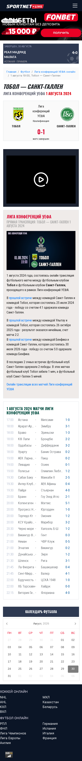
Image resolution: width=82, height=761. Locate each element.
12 (30, 654)
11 (20, 654)
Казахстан (51, 702)
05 (30, 647)
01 (62, 640)
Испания (49, 728)
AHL (3, 702)
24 (9, 668)
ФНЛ (3, 728)
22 (62, 661)
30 (41, 640)
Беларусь (50, 707)
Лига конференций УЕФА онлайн (54, 71)
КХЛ (3, 707)
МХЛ (46, 697)
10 (9, 654)
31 (51, 640)
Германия (50, 724)
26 (30, 668)
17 (9, 661)
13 (41, 654)
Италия (48, 733)
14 (51, 654)
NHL (3, 697)
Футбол (25, 71)
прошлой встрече (20, 298)
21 (51, 661)
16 (73, 654)
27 (9, 640)
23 (73, 661)
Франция (50, 738)
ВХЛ (3, 712)
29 (30, 640)
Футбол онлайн (14, 718)
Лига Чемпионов (13, 733)
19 (30, 661)
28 (19, 640)
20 (41, 661)
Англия (5, 743)
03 (9, 647)
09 (73, 647)
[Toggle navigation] (75, 5)
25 (19, 668)
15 (62, 654)
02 (73, 640)
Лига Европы (10, 738)
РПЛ (3, 724)
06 (41, 647)
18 (19, 661)
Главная (11, 71)
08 (62, 647)
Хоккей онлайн (14, 692)
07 (51, 647)
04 (19, 647)
